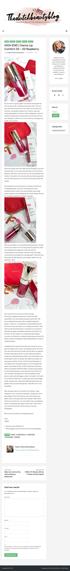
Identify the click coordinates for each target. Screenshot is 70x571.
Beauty (6, 41)
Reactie (7, 497)
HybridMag (64, 568)
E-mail (7, 528)
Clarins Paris (31, 434)
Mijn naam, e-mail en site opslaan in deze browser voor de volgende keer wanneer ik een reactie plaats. (22, 548)
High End (12, 41)
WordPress (56, 568)
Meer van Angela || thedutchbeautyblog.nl (27, 450)
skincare (17, 437)
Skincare (31, 41)
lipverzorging (9, 437)
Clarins (13, 434)
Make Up (19, 41)
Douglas (9, 408)
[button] (66, 2)
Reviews (25, 41)
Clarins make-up (21, 434)
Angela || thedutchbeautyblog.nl (15, 52)
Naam (6, 520)
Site (5, 536)
